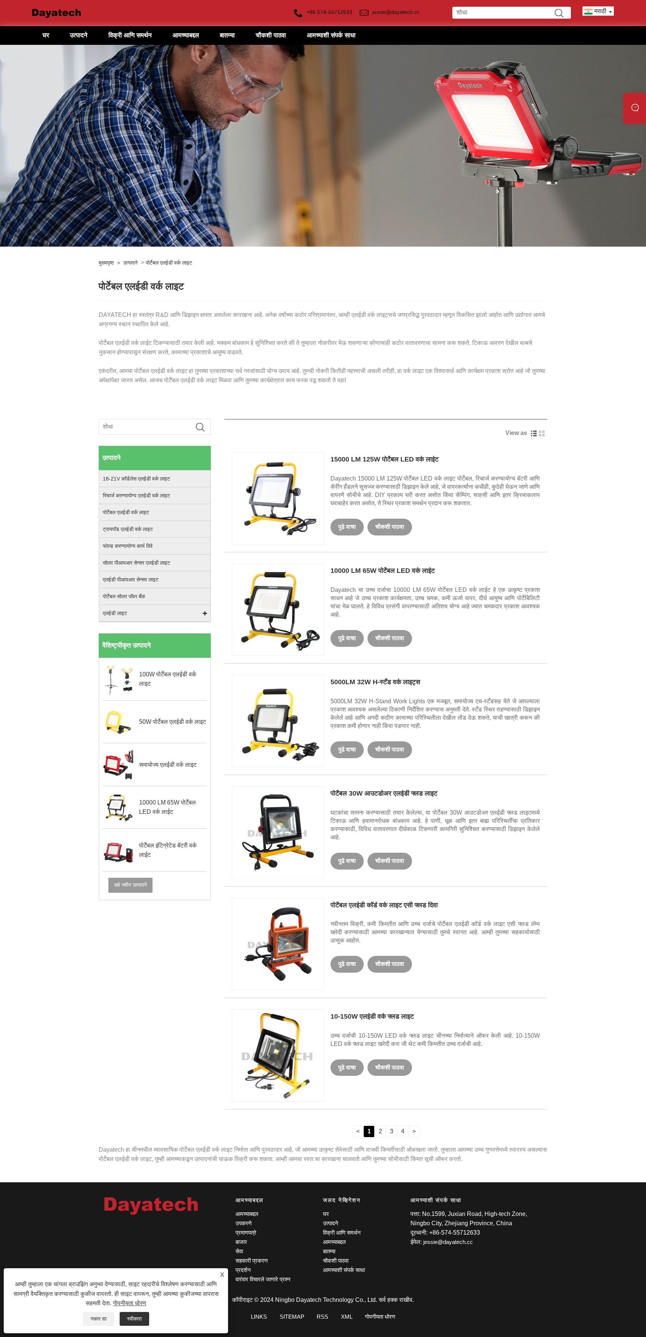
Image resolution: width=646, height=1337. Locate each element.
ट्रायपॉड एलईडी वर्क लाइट (128, 529)
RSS (322, 1316)
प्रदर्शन (243, 1270)
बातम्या (227, 35)
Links (259, 1316)
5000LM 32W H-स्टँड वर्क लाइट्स (375, 682)
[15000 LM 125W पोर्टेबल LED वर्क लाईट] (278, 498)
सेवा (239, 1251)
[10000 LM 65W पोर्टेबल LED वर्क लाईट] (278, 609)
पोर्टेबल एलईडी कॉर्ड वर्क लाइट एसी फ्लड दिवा (384, 905)
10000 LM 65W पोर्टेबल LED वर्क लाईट (382, 570)
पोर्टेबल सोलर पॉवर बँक (124, 596)
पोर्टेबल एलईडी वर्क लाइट (169, 263)
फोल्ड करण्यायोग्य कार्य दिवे (128, 546)
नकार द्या (98, 1319)
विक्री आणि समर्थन (130, 35)
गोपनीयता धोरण (129, 1303)
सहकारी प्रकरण (252, 1260)
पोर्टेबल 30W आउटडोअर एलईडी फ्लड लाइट (383, 793)
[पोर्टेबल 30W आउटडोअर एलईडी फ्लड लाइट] (278, 832)
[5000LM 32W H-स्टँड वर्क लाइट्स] (278, 720)
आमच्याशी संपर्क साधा (331, 35)
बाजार (241, 1242)
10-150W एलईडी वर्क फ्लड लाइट (372, 1016)
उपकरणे (244, 1223)
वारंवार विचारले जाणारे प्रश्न (263, 1279)
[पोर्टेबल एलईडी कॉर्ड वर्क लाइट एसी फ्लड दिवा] (278, 943)
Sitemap (292, 1316)
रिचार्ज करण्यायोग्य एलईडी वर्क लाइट (136, 495)
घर (46, 35)
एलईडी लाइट (115, 613)
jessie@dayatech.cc (448, 1242)
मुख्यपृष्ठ (106, 263)
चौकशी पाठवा (271, 35)
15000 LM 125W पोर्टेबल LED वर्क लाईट (384, 459)
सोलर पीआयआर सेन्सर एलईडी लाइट (136, 563)
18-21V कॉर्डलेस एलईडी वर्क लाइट (136, 479)
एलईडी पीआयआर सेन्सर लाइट (131, 580)
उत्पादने (78, 35)
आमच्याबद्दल (186, 35)
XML (347, 1316)
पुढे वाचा (347, 527)
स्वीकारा (134, 1319)
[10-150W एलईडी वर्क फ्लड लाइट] (278, 1055)
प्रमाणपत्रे (246, 1232)
